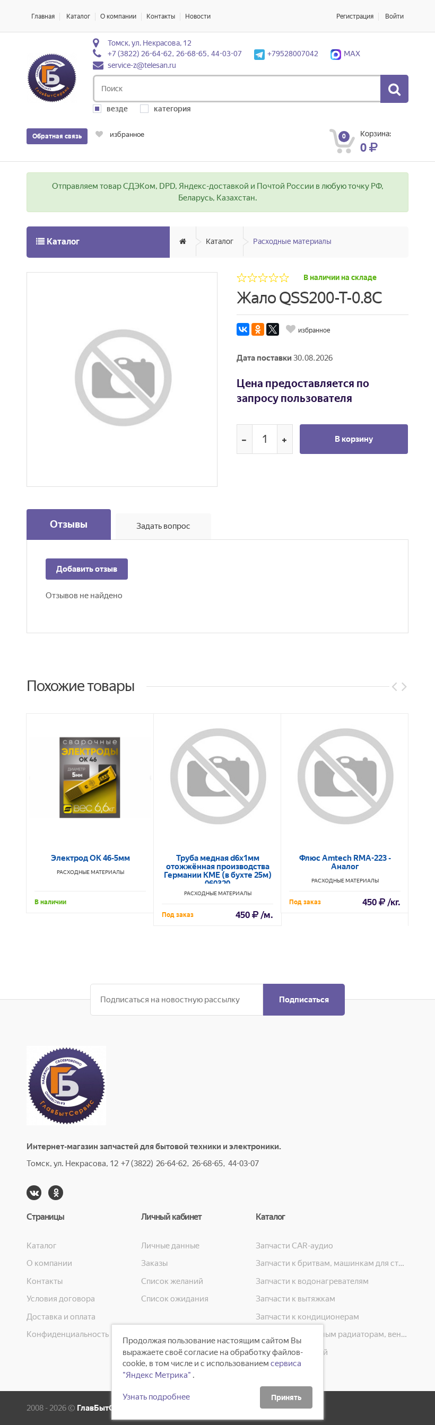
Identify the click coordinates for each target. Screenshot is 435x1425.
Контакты (160, 16)
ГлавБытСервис (107, 1408)
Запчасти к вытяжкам (295, 1299)
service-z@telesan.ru (142, 65)
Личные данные (170, 1246)
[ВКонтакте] (243, 329)
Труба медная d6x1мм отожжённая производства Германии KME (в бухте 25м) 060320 (218, 870)
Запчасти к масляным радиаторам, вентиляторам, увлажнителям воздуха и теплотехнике (332, 1334)
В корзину (354, 439)
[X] (272, 329)
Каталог (78, 16)
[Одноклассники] (257, 329)
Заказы (154, 1263)
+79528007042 (292, 53)
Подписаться (304, 999)
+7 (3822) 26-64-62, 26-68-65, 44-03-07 (175, 53)
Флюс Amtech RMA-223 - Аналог (345, 862)
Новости (198, 16)
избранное (126, 134)
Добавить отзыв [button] (86, 569)
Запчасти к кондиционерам (307, 1317)
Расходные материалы (292, 241)
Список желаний (172, 1281)
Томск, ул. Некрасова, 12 (150, 43)
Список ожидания (174, 1299)
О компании (118, 16)
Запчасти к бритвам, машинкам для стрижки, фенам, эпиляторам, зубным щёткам (332, 1263)
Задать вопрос (163, 526)
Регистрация (354, 16)
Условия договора (61, 1299)
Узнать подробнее (156, 1397)
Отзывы (69, 524)
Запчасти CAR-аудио (294, 1246)
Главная (43, 16)
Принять (286, 1397)
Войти (394, 16)
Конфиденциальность (68, 1334)
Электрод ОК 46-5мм (90, 858)
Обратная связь (57, 136)
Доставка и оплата (61, 1317)
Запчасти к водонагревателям (312, 1281)
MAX (352, 53)
